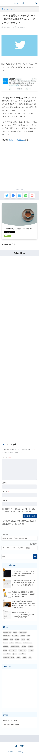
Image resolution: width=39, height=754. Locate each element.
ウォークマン (7, 654)
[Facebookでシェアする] (13, 195)
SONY (11, 643)
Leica (23, 639)
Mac (28, 639)
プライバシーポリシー (11, 724)
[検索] (35, 556)
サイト (4, 500)
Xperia (24, 646)
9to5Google (21, 140)
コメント (6, 457)
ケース (15, 654)
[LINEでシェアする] (25, 195)
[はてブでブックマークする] (19, 195)
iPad (11, 639)
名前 (5, 483)
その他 (13, 244)
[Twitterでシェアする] (7, 195)
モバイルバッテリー (8, 657)
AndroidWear (7, 632)
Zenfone (30, 646)
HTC (28, 635)
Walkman (18, 643)
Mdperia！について (10, 720)
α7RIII (5, 650)
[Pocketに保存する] (32, 195)
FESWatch (15, 635)
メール (5, 492)
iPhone (17, 639)
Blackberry (6, 635)
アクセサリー (12, 650)
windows (5, 646)
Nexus (5, 643)
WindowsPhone (15, 646)
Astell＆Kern (22, 632)
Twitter (11, 140)
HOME (20, 746)
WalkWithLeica (27, 643)
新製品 (24, 657)
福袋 (30, 657)
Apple (15, 632)
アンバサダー (22, 650)
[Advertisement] (19, 163)
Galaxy (23, 635)
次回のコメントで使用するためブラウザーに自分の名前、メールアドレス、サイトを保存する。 (20, 510)
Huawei (5, 639)
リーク (18, 657)
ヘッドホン (22, 654)
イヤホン (30, 650)
